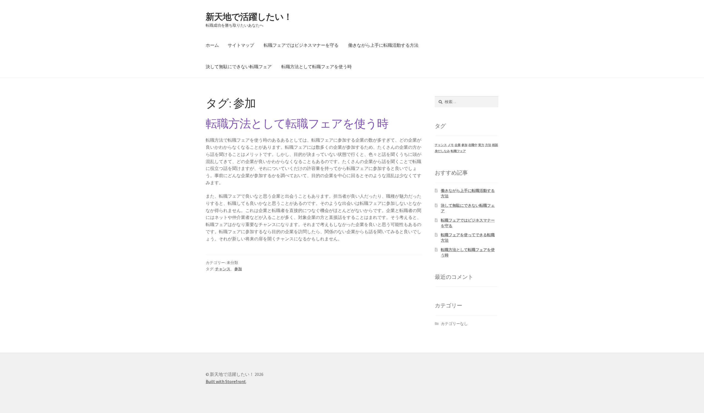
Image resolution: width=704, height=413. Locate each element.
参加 (238, 268)
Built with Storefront (226, 381)
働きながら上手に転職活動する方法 (383, 45)
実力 (481, 145)
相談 (495, 145)
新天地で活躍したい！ (249, 16)
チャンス (222, 268)
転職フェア (458, 151)
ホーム (212, 45)
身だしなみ (442, 151)
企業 (458, 145)
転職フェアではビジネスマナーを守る (301, 45)
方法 (488, 145)
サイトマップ (241, 45)
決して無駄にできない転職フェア (239, 66)
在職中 (472, 145)
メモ (451, 145)
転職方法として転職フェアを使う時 (316, 66)
